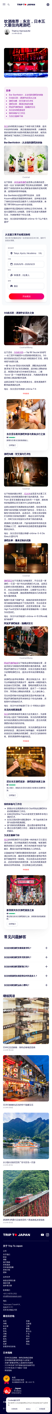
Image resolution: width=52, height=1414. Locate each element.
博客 (5, 1259)
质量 (5, 1402)
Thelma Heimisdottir (21, 31)
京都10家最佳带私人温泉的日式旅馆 (19, 1362)
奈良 (5, 1328)
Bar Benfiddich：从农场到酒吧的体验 (26, 94)
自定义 (28, 1409)
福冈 (5, 1341)
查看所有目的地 (9, 1346)
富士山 (28, 1331)
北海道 (28, 1323)
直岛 (5, 1339)
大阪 (28, 1326)
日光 (28, 1336)
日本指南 (7, 1352)
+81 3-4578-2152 (10, 1293)
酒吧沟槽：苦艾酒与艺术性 (21, 100)
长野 (5, 1344)
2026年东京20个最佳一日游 (16, 1368)
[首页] (26, 5)
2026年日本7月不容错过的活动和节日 (20, 1365)
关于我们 (6, 1254)
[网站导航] (4, 5)
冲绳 (5, 1323)
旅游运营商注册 (9, 1280)
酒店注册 (6, 1283)
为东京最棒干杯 (16, 116)
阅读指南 (8, 1370)
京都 (28, 1321)
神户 (28, 1339)
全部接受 (42, 1409)
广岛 (28, 1333)
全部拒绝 (14, 1409)
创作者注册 (7, 1285)
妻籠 (28, 1328)
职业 (5, 1257)
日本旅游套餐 (8, 1267)
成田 (5, 1336)
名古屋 (5, 1326)
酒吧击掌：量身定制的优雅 (21, 104)
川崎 (5, 1333)
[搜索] (9, 5)
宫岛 (5, 1331)
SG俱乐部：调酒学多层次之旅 (22, 97)
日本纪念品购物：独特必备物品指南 (19, 1357)
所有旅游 (6, 1264)
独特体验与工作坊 (17, 113)
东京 (5, 1321)
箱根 (28, 1341)
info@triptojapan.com (12, 1296)
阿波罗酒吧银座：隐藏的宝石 (22, 107)
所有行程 (6, 1269)
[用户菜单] (48, 5)
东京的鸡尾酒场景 (17, 110)
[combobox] (26, 286)
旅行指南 (6, 1262)
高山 (28, 1344)
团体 (5, 1272)
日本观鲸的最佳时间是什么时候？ (18, 1360)
